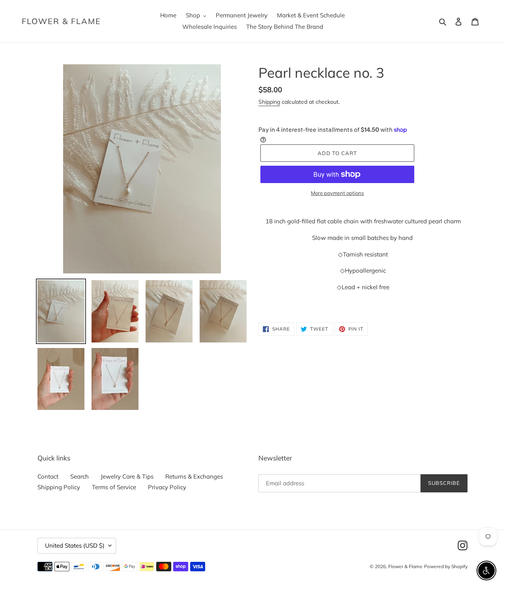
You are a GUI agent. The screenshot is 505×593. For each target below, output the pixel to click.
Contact (47, 476)
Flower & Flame (61, 21)
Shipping (269, 101)
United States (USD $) (75, 545)
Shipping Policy (58, 487)
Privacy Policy (167, 487)
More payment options (337, 193)
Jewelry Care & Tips (127, 476)
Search (79, 476)
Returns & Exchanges (194, 476)
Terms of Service (114, 487)
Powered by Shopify (446, 566)
